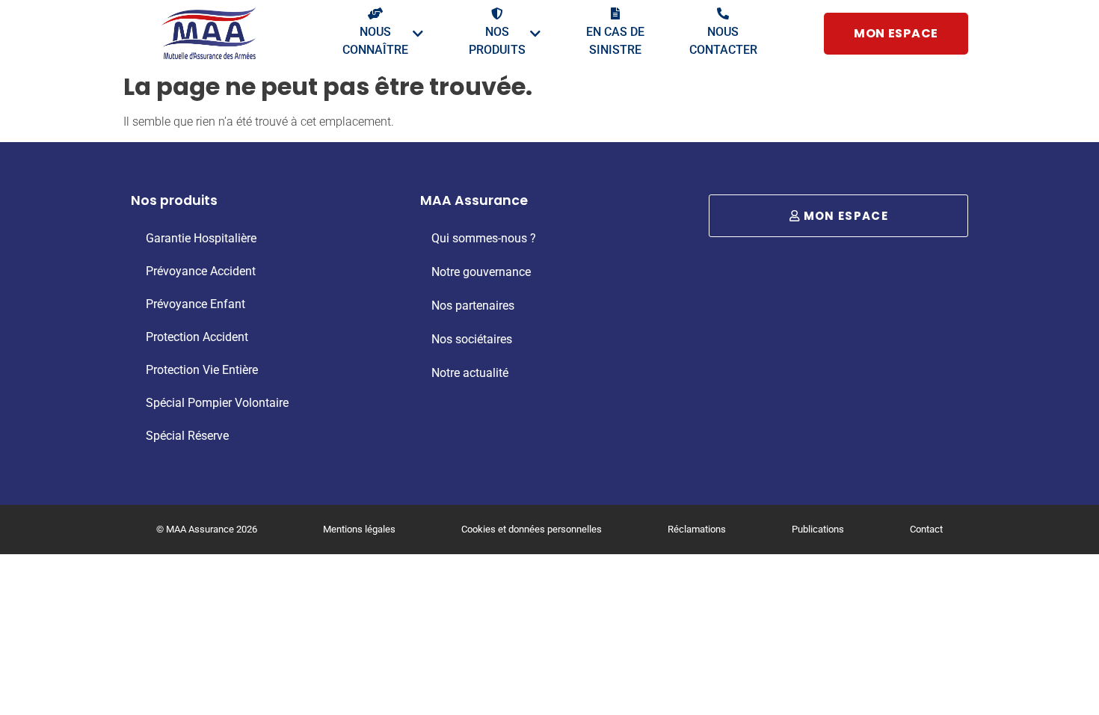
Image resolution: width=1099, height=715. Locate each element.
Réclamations (697, 529)
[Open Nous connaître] (418, 34)
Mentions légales (359, 529)
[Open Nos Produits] (535, 34)
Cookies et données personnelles (531, 529)
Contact (926, 529)
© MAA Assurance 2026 (206, 529)
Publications (818, 529)
